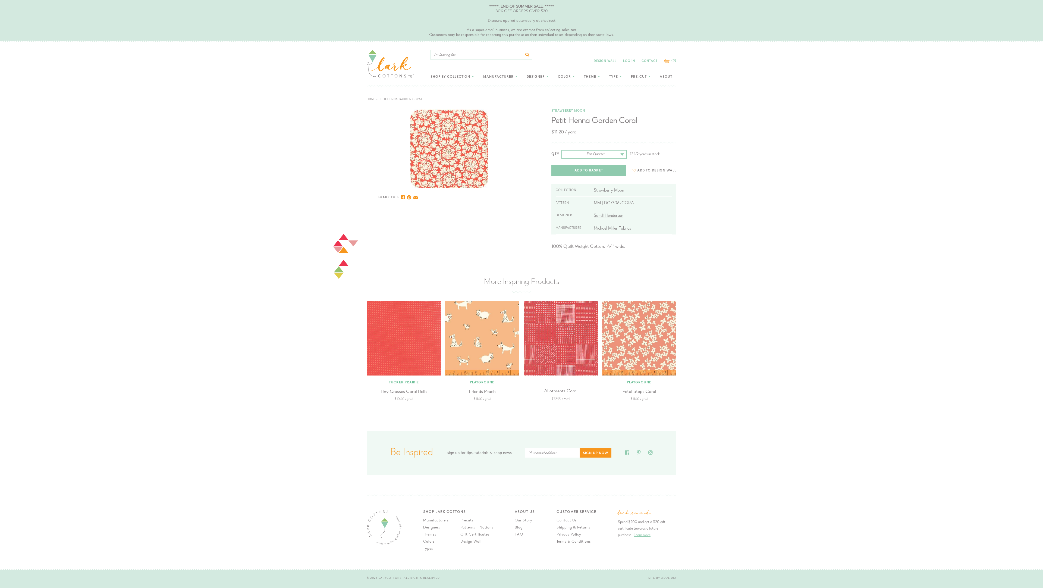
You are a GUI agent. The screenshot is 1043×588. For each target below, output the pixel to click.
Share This (388, 197)
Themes (429, 535)
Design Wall (605, 61)
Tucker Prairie (404, 382)
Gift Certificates (474, 535)
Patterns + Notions (476, 528)
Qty (555, 154)
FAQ (519, 535)
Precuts (466, 521)
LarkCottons (390, 578)
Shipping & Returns (573, 528)
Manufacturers (436, 521)
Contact (650, 61)
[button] (654, 170)
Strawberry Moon (568, 111)
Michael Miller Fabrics (612, 228)
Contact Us (567, 521)
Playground (482, 382)
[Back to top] (692, 459)
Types (428, 549)
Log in (629, 61)
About (666, 77)
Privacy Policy (569, 535)
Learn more (642, 535)
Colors (429, 542)
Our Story (523, 521)
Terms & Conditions (574, 542)
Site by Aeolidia (662, 578)
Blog (519, 528)
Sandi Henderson (608, 216)
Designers (431, 528)
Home (371, 99)
